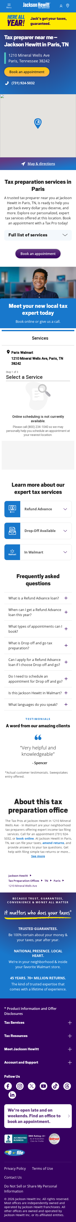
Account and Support (21, 1062)
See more (38, 856)
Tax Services (14, 1023)
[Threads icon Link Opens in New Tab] (67, 1088)
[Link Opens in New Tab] (25, 1139)
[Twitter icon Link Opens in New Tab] (31, 1088)
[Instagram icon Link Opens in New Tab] (20, 1088)
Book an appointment (26, 72)
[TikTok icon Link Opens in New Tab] (55, 1088)
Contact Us (13, 1177)
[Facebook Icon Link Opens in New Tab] (8, 1088)
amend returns (53, 843)
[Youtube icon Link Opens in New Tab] (43, 1088)
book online (25, 838)
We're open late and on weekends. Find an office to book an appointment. (32, 1114)
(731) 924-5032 (23, 83)
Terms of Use (42, 1168)
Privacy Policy (15, 1168)
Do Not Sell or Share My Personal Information (30, 1189)
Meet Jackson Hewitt (21, 1049)
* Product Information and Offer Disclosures (30, 1011)
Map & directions (38, 164)
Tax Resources (16, 1036)
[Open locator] (68, 6)
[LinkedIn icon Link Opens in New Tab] (12, 1097)
